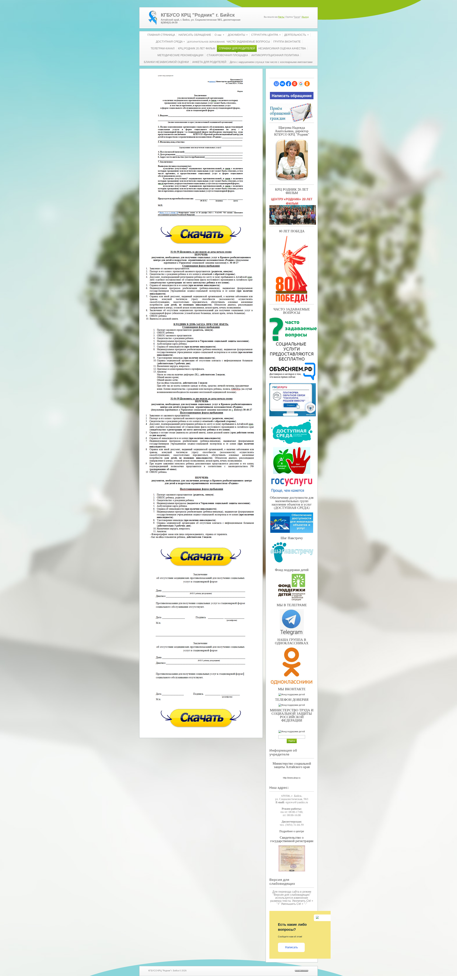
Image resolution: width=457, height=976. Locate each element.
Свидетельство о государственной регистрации (291, 839)
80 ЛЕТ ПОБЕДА (292, 231)
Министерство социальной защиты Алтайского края (292, 765)
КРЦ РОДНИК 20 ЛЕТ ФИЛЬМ (291, 191)
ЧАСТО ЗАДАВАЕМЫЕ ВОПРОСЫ (291, 311)
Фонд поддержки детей (291, 569)
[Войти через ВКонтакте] (282, 83)
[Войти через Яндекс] (294, 83)
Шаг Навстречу (292, 538)
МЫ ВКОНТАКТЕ (292, 689)
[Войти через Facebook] (288, 83)
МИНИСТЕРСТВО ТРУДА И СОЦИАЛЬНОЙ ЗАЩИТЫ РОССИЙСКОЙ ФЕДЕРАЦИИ (291, 715)
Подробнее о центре (291, 831)
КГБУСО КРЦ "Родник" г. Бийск (198, 15)
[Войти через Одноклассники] (307, 83)
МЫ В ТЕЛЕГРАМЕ (292, 605)
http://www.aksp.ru (291, 778)
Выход (305, 17)
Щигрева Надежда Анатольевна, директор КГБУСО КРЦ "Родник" (291, 130)
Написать (291, 947)
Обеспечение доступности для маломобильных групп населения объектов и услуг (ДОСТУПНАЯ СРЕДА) (291, 502)
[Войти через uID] (276, 83)
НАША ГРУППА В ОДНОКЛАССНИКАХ (291, 641)
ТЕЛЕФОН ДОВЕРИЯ (291, 699)
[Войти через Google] (301, 84)
